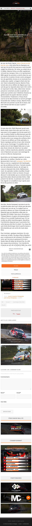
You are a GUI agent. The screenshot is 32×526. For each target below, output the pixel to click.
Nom (3, 393)
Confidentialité (15, 277)
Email (19, 393)
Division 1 (8, 302)
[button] (30, 249)
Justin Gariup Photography (10, 298)
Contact (20, 523)
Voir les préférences (16, 273)
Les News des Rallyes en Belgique (10, 523)
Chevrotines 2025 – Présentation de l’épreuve (16, 361)
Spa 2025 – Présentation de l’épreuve (16, 339)
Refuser (16, 269)
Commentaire (5, 377)
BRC (3, 302)
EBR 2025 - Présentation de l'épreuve (19, 8)
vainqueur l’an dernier (24, 161)
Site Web (3, 402)
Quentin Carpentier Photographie (16, 296)
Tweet (18, 314)
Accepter (16, 265)
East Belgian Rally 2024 (18, 302)
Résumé (4, 305)
